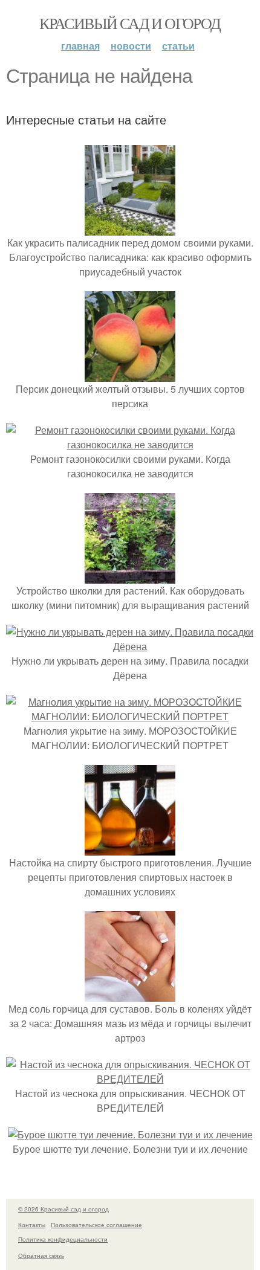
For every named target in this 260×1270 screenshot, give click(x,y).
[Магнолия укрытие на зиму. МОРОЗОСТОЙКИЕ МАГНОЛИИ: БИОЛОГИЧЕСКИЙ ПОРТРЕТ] (130, 716)
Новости (131, 46)
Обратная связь (41, 1255)
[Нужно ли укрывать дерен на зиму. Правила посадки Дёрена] (130, 646)
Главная (80, 46)
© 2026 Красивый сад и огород (63, 1209)
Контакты (31, 1224)
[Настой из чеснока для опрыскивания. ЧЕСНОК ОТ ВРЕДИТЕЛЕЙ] (130, 1079)
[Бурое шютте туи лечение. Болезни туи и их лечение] (130, 1134)
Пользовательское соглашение (96, 1224)
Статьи (178, 46)
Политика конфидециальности (63, 1239)
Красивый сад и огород (129, 23)
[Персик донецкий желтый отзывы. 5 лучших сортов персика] (130, 374)
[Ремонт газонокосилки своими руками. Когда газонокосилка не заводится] (130, 444)
